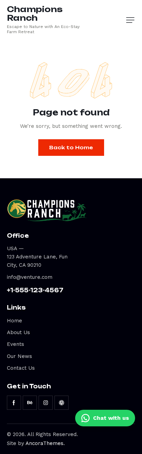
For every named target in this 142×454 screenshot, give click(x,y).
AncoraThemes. (45, 443)
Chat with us (111, 418)
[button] (130, 20)
